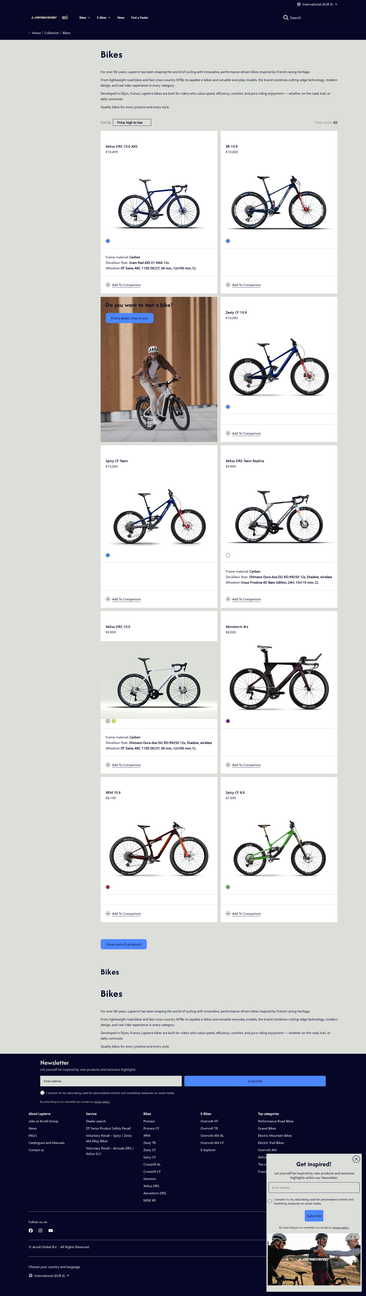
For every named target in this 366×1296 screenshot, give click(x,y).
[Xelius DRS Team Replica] (279, 514)
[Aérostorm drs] (279, 680)
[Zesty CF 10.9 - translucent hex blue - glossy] (228, 407)
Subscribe (255, 1081)
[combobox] (309, 18)
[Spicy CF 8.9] (279, 846)
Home (36, 32)
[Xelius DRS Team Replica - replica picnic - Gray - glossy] (228, 555)
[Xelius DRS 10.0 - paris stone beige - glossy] (108, 721)
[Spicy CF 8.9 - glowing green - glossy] (228, 887)
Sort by (106, 122)
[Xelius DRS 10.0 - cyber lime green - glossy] (114, 721)
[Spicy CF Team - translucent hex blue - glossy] (108, 555)
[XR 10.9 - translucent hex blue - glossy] (228, 241)
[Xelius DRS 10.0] (159, 680)
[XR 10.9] (279, 200)
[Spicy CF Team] (159, 514)
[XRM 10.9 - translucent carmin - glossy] (108, 887)
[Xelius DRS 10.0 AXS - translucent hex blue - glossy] (108, 241)
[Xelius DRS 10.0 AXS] (159, 200)
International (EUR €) (318, 4)
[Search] (285, 17)
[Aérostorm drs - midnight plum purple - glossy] (228, 721)
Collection (51, 32)
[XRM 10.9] (159, 846)
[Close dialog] (356, 1159)
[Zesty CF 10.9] (279, 366)
